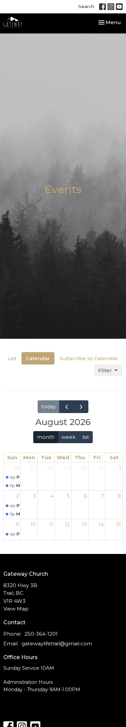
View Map (16, 608)
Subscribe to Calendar (88, 358)
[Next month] (81, 406)
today (48, 406)
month (45, 437)
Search (86, 6)
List (12, 358)
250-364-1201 (41, 634)
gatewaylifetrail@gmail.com (57, 643)
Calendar (38, 358)
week (68, 437)
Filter (105, 370)
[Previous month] (66, 406)
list (85, 437)
